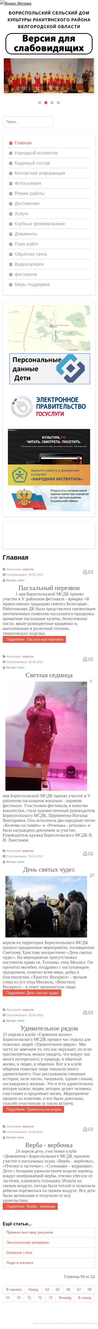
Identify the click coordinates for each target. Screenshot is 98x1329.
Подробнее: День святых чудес (32, 993)
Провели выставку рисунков (29, 1232)
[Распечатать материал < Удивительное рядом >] (85, 1014)
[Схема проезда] (49, 350)
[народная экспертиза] (49, 484)
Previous (8, 74)
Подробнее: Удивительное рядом (33, 1109)
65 (58, 1289)
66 (68, 1289)
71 (29, 1298)
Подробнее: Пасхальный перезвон (34, 639)
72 (40, 1298)
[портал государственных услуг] (49, 428)
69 (8, 1298)
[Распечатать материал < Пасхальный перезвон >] (85, 573)
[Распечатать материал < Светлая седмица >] (85, 660)
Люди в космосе (19, 1263)
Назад (33, 1289)
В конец (84, 1298)
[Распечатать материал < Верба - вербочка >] (85, 1130)
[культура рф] (49, 463)
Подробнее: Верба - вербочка (30, 1206)
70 (18, 1298)
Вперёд (65, 1298)
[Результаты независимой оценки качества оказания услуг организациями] (49, 510)
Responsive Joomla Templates (52, 1323)
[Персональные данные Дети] (49, 386)
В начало (14, 1289)
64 (47, 1289)
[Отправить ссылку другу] (90, 573)
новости (27, 569)
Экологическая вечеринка (27, 1242)
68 (89, 1289)
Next (90, 74)
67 (79, 1289)
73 (50, 1298)
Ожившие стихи (19, 1253)
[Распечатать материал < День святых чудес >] (85, 855)
